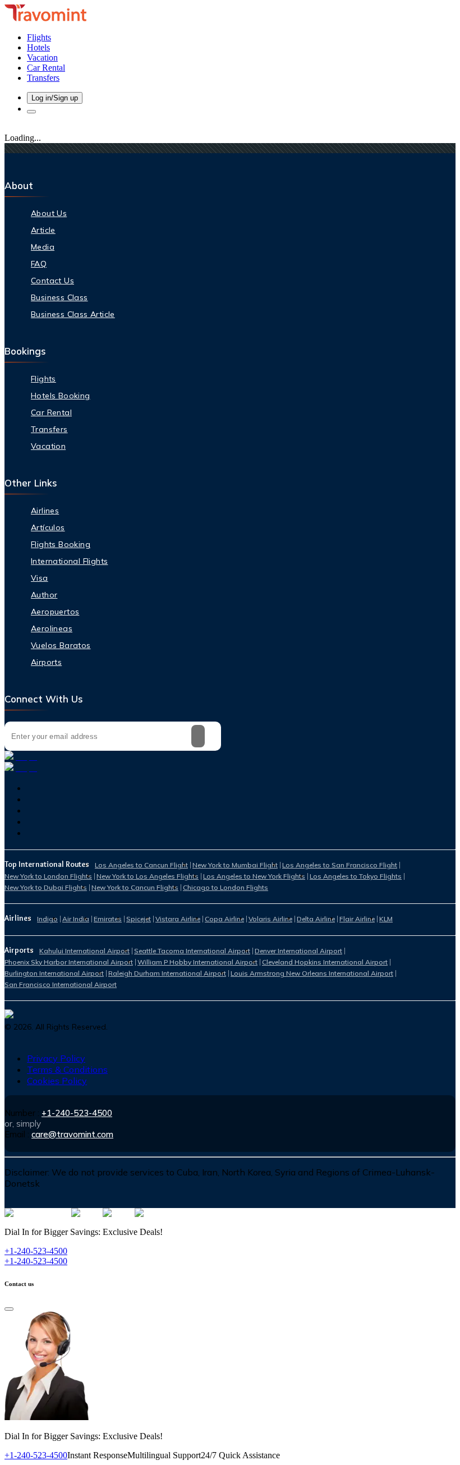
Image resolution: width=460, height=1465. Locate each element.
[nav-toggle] (31, 111)
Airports (46, 662)
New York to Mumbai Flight (235, 865)
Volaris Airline (270, 919)
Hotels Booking (60, 396)
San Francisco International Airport (60, 984)
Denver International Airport (298, 951)
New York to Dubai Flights (45, 887)
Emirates (108, 919)
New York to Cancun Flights (134, 887)
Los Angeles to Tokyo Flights (356, 876)
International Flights (69, 561)
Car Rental (51, 412)
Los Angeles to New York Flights (254, 876)
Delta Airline (316, 919)
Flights (43, 379)
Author (44, 595)
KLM (386, 919)
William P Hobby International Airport (197, 962)
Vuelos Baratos (61, 645)
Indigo (47, 919)
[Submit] (198, 736)
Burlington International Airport (54, 973)
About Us (49, 213)
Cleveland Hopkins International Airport (325, 962)
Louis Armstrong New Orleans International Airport (312, 973)
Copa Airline (224, 919)
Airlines (45, 511)
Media (42, 247)
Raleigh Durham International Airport (167, 973)
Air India (75, 919)
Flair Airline (357, 919)
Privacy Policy (56, 1058)
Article (43, 230)
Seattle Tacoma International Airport (192, 951)
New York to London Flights (48, 876)
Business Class (59, 297)
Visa (39, 578)
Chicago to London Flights (225, 887)
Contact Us (52, 280)
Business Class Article (73, 314)
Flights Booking (60, 544)
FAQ (39, 264)
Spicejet (138, 919)
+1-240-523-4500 (77, 1113)
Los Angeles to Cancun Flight (141, 865)
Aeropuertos (55, 612)
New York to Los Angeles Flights (147, 876)
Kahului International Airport (84, 951)
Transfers (49, 429)
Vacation (48, 446)
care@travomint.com (72, 1134)
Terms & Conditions (67, 1069)
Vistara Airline (177, 919)
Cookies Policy (57, 1080)
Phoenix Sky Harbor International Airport (68, 962)
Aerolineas (51, 628)
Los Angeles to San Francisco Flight (339, 865)
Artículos (48, 527)
